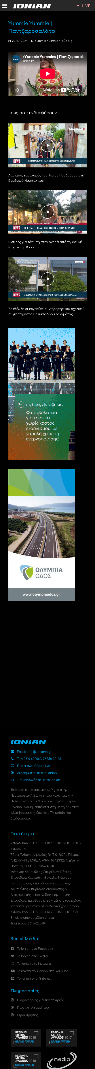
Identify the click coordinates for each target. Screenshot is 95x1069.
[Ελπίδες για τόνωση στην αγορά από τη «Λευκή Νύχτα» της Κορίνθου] (47, 212)
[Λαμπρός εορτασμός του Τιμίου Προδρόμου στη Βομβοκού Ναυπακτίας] (47, 145)
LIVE (86, 6)
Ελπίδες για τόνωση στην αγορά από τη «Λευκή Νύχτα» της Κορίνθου (45, 244)
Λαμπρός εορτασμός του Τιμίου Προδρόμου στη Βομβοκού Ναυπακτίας (46, 178)
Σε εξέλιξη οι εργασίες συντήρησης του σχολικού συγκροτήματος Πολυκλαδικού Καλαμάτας (46, 311)
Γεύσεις (66, 40)
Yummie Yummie (46, 40)
